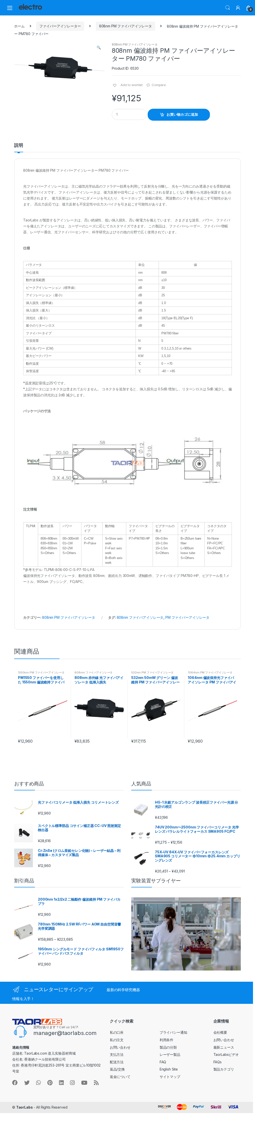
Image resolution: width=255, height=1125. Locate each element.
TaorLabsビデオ (226, 1054)
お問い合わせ (120, 1047)
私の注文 (117, 1040)
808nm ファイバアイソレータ (140, 617)
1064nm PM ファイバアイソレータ (210, 672)
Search (227, 7)
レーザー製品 (170, 1054)
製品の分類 (168, 1047)
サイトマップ (170, 1076)
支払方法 (117, 1054)
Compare (159, 85)
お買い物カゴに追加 (182, 114)
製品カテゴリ (223, 1069)
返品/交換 (117, 1069)
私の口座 (117, 1032)
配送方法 (117, 1062)
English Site (169, 1069)
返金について (120, 1076)
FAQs (217, 1062)
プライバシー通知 (173, 1032)
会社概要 (220, 1032)
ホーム (19, 26)
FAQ (163, 1062)
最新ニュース (223, 1047)
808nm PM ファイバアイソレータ (125, 26)
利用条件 (166, 1040)
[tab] (18, 147)
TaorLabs (24, 1107)
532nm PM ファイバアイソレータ (152, 672)
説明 (18, 145)
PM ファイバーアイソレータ (187, 617)
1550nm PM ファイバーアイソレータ (41, 672)
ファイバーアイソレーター (60, 26)
